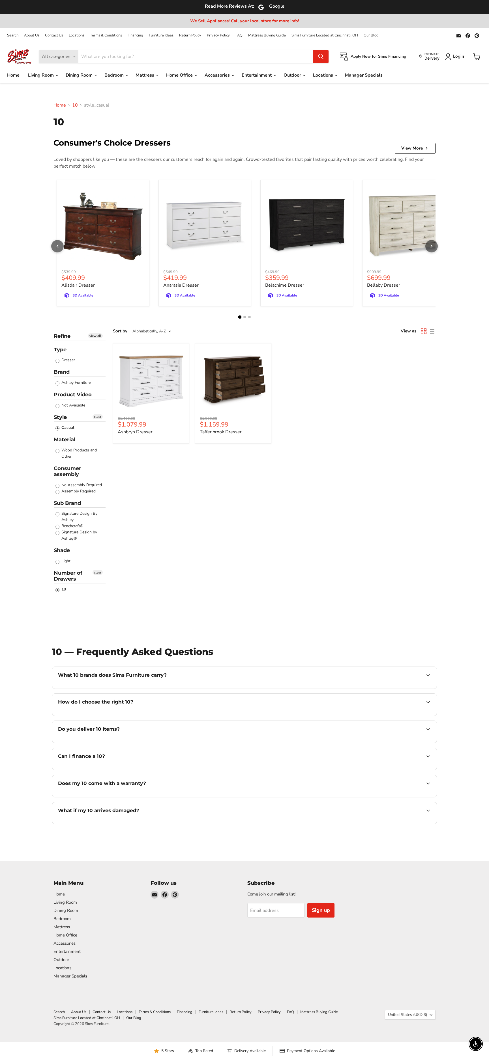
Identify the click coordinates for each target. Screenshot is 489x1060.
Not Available (72, 405)
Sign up (321, 910)
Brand (62, 372)
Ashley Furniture (75, 382)
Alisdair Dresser (78, 285)
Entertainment (257, 75)
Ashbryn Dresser (135, 432)
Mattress (145, 75)
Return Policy (190, 35)
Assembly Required (78, 491)
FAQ (239, 35)
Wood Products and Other (78, 453)
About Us (31, 35)
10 (75, 105)
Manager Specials (364, 75)
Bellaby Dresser (383, 285)
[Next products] (431, 246)
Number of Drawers (68, 576)
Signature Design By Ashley (78, 516)
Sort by (120, 331)
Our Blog (371, 35)
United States (407, 1014)
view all (95, 336)
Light (65, 561)
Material (64, 439)
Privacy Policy (218, 35)
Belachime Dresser (284, 285)
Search (12, 35)
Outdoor (293, 75)
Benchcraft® (71, 526)
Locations (76, 35)
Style (60, 417)
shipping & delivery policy (356, 742)
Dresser (67, 360)
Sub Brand (67, 503)
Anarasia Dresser (181, 285)
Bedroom (114, 75)
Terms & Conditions (106, 35)
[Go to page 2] (244, 317)
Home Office (180, 75)
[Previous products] (57, 246)
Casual (67, 427)
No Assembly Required (81, 485)
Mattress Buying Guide (267, 35)
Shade (62, 550)
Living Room (41, 75)
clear (97, 416)
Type (60, 350)
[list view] (432, 331)
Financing (135, 35)
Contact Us (54, 35)
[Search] (321, 56)
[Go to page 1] (239, 317)
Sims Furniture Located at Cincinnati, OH (324, 35)
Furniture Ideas (161, 35)
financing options (104, 769)
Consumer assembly (67, 471)
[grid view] (424, 331)
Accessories (218, 75)
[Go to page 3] (249, 317)
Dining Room (80, 75)
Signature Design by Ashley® (78, 535)
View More (412, 148)
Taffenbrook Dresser (221, 432)
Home (13, 75)
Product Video (73, 394)
